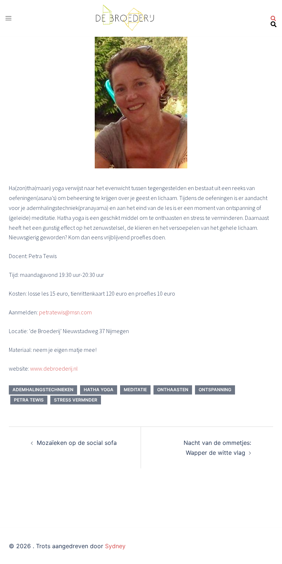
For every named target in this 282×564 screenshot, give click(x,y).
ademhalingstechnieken (42, 389)
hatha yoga (98, 389)
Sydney (115, 546)
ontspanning (215, 389)
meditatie (135, 389)
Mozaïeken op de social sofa (77, 442)
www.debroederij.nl (54, 368)
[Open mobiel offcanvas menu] (8, 18)
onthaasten (172, 389)
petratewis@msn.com (65, 312)
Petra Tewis (29, 400)
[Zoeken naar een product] (273, 18)
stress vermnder (75, 400)
